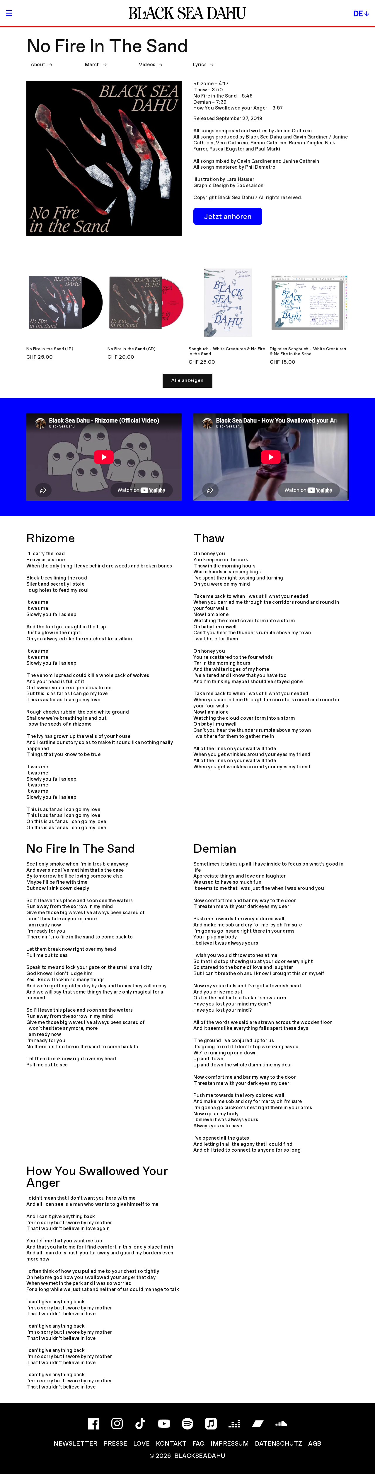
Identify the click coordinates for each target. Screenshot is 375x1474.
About (38, 65)
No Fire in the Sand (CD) (132, 349)
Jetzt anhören (228, 217)
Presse (115, 1444)
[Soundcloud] (281, 1423)
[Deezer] (234, 1423)
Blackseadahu (199, 1456)
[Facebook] (94, 1423)
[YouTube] (164, 1423)
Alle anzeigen (187, 381)
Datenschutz (279, 1444)
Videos (147, 65)
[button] (8, 13)
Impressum (230, 1444)
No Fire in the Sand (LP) (49, 349)
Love (141, 1444)
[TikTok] (140, 1423)
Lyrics (200, 65)
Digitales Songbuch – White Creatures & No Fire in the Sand (308, 351)
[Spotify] (187, 1423)
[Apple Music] (211, 1423)
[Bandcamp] (258, 1423)
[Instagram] (117, 1423)
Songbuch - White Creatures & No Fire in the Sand (227, 351)
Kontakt (171, 1444)
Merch (92, 65)
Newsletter (76, 1444)
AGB (314, 1444)
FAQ (198, 1444)
